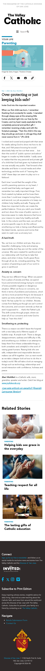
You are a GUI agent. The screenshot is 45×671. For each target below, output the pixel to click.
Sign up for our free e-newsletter (14, 558)
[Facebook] (3, 580)
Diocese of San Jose (28, 563)
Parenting (9, 43)
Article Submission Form (16, 620)
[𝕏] (8, 580)
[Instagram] (13, 580)
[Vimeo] (18, 580)
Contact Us (11, 623)
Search (23, 31)
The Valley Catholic (29, 608)
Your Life (7, 39)
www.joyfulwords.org (11, 383)
